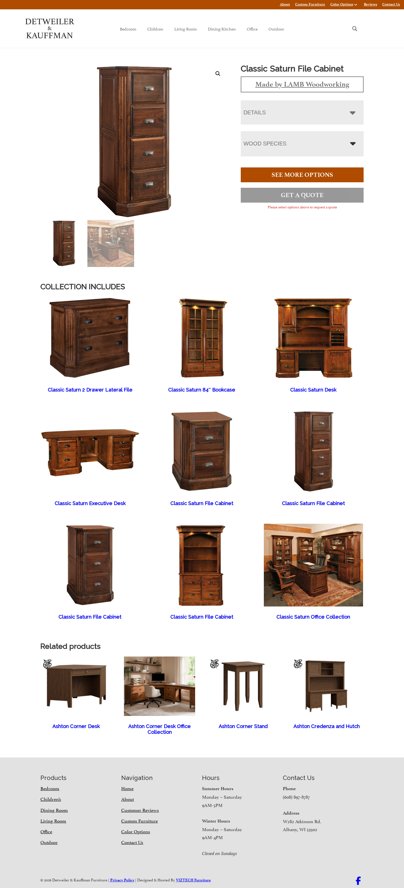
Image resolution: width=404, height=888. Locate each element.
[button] (218, 74)
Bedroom (128, 28)
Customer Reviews (140, 809)
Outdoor (276, 28)
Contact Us (391, 4)
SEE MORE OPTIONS (302, 174)
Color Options (341, 4)
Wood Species (264, 143)
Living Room (185, 28)
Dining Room (54, 809)
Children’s (50, 798)
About (285, 4)
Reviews (370, 4)
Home (127, 788)
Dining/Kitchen (222, 28)
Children (155, 28)
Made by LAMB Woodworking (302, 84)
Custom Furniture (310, 4)
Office (252, 28)
